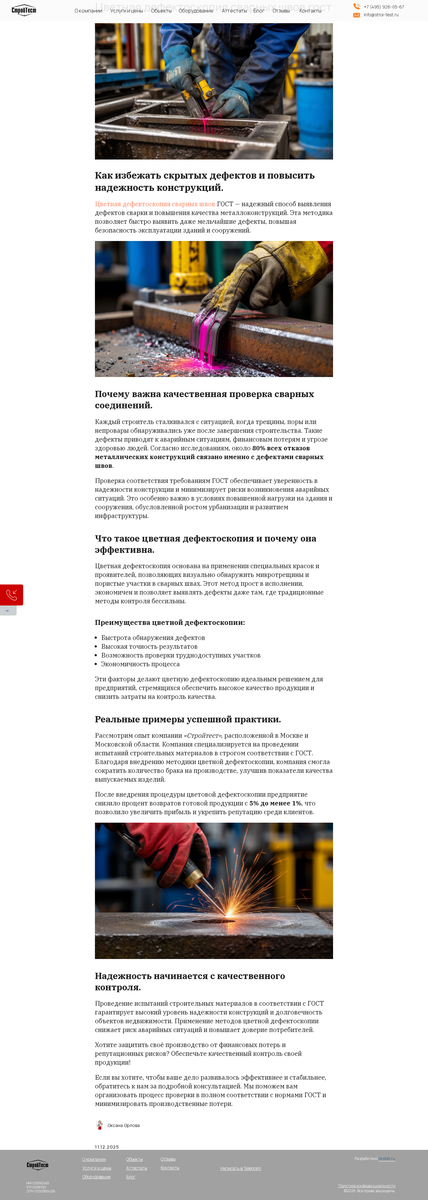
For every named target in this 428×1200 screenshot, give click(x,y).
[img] (38, 1167)
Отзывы (281, 10)
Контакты (310, 10)
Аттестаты (234, 10)
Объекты (161, 10)
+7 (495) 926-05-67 (384, 7)
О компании (88, 10)
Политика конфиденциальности (366, 1185)
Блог (258, 10)
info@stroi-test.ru (381, 15)
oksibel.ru (386, 1158)
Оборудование (196, 10)
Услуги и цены (126, 10)
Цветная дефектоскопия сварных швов (156, 204)
